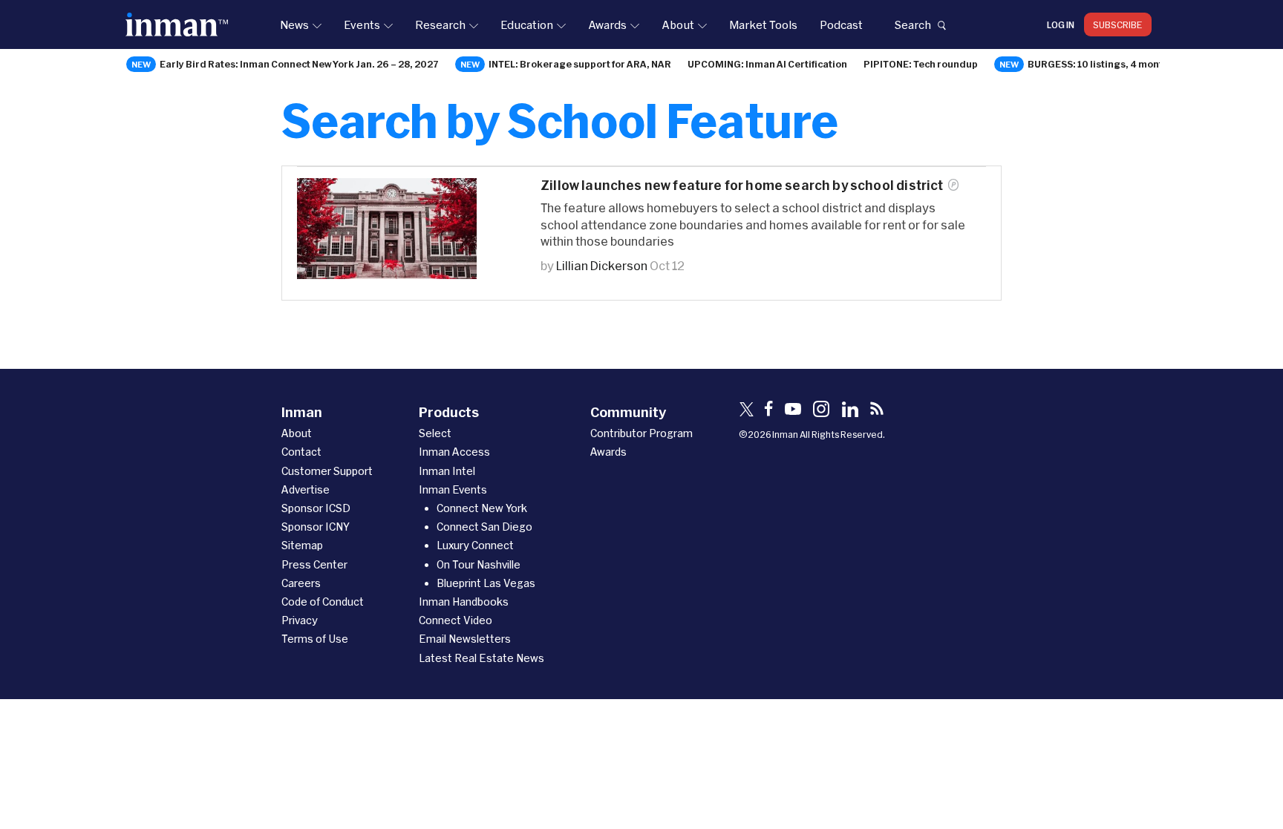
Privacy (299, 620)
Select (435, 433)
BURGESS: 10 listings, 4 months (1101, 64)
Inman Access (454, 451)
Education (526, 24)
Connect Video (455, 620)
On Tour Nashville (478, 564)
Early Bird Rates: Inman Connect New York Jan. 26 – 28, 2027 (299, 64)
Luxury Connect (475, 545)
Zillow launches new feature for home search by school (742, 185)
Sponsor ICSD (315, 508)
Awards (607, 24)
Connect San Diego (484, 526)
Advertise (305, 489)
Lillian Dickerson (601, 265)
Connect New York (482, 508)
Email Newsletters (465, 638)
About (678, 24)
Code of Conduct (322, 601)
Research (440, 24)
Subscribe (1118, 24)
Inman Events (453, 489)
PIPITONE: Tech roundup (921, 64)
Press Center (314, 564)
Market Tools (763, 24)
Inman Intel (447, 471)
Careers (301, 583)
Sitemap (302, 545)
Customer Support (327, 471)
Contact (301, 451)
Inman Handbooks (464, 601)
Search (912, 24)
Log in (1060, 24)
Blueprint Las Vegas (486, 583)
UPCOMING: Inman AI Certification (767, 64)
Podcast (841, 24)
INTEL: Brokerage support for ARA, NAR (580, 64)
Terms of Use (314, 638)
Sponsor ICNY (315, 526)
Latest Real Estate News (481, 658)
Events (362, 24)
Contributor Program (641, 433)
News (294, 24)
